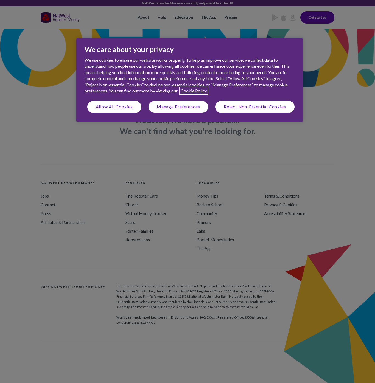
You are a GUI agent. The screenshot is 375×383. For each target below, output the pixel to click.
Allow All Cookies (114, 106)
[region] (189, 80)
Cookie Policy (194, 90)
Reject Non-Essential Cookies (255, 106)
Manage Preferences (178, 106)
